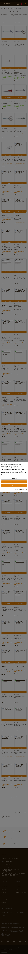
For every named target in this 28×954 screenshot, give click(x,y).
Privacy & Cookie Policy (21, 489)
